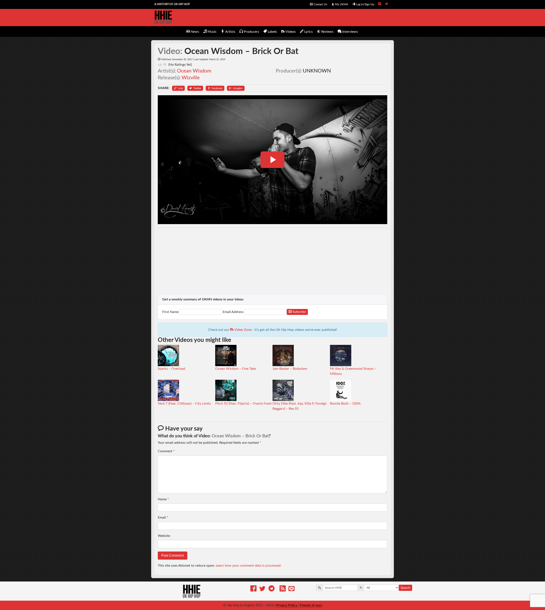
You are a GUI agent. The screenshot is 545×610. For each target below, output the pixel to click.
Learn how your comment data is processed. (248, 565)
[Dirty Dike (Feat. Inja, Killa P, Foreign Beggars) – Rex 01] (283, 390)
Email (163, 517)
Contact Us (320, 4)
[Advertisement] (272, 261)
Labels (272, 31)
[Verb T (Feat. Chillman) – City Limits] (168, 390)
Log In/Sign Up (365, 4)
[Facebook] (253, 589)
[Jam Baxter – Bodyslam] (283, 355)
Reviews (327, 31)
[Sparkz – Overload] (168, 355)
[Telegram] (271, 589)
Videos (290, 31)
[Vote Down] (164, 65)
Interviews (350, 31)
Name (163, 499)
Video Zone (243, 329)
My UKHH (341, 4)
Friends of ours (311, 605)
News (195, 31)
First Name (170, 312)
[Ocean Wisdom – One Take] (226, 355)
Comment (166, 451)
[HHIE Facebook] (380, 4)
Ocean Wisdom (194, 71)
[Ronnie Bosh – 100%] (340, 390)
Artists (230, 31)
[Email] (291, 589)
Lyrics (308, 31)
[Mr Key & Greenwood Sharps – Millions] (340, 355)
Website (164, 535)
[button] (178, 88)
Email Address (233, 312)
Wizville (191, 77)
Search (405, 587)
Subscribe (299, 311)
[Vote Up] (160, 65)
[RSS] (283, 589)
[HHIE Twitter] (387, 4)
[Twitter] (262, 589)
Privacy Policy (286, 605)
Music (212, 31)
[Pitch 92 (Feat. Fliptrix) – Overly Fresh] (226, 390)
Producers (251, 31)
